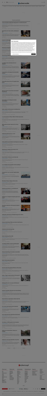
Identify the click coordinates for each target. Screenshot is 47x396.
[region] (23, 47)
